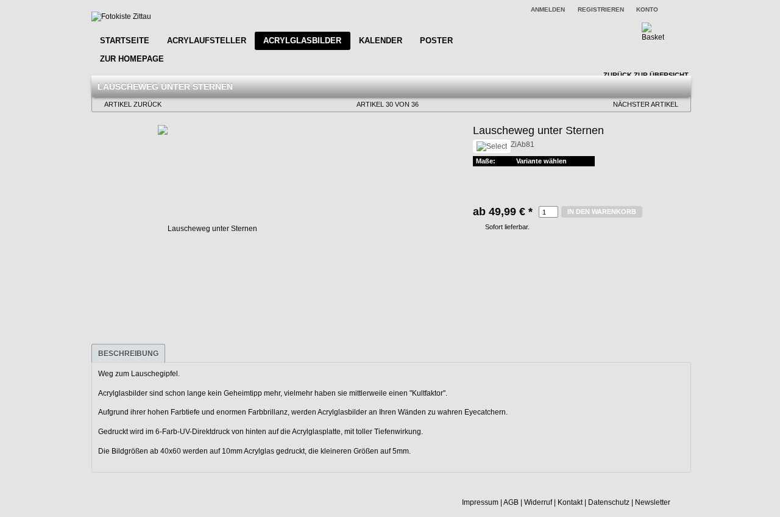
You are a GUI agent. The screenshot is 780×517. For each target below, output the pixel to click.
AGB (511, 502)
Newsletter (652, 502)
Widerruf (538, 502)
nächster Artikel (645, 104)
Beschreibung (128, 353)
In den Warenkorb (601, 211)
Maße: (485, 161)
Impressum (480, 502)
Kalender (380, 40)
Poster (436, 40)
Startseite (124, 40)
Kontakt (570, 502)
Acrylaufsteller (206, 40)
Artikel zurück (132, 104)
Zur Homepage (132, 58)
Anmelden (548, 9)
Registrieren (601, 9)
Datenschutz (608, 502)
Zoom (103, 135)
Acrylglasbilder (302, 40)
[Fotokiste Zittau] (121, 17)
